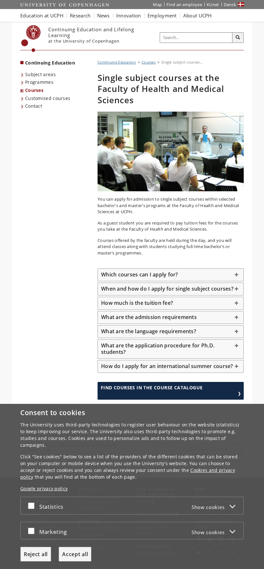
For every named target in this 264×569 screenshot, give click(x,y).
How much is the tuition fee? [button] (137, 302)
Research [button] (80, 15)
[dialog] (132, 486)
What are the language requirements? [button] (148, 331)
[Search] (238, 37)
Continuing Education (50, 63)
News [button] (103, 15)
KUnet (213, 4)
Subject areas (40, 74)
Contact (33, 106)
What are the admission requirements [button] (149, 317)
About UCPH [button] (197, 15)
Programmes (39, 82)
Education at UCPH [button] (41, 15)
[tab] (170, 275)
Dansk (230, 4)
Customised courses (47, 98)
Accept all (75, 554)
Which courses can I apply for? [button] (139, 274)
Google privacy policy (44, 488)
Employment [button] (162, 15)
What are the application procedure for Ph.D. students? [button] (157, 348)
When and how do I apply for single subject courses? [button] (167, 288)
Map (157, 4)
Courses (34, 90)
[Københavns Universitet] (31, 38)
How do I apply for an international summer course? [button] (167, 366)
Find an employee (184, 4)
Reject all (36, 554)
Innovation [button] (128, 15)
